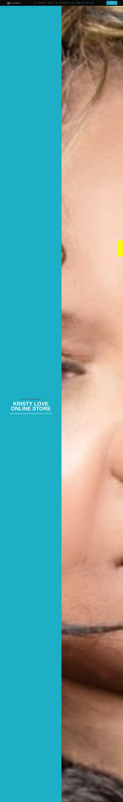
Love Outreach (78, 2)
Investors (87, 2)
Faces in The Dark (51, 2)
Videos (60, 2)
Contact (92, 2)
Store (73, 2)
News (83, 2)
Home (35, 2)
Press (70, 2)
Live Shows (65, 2)
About (57, 2)
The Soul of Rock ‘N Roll (42, 2)
